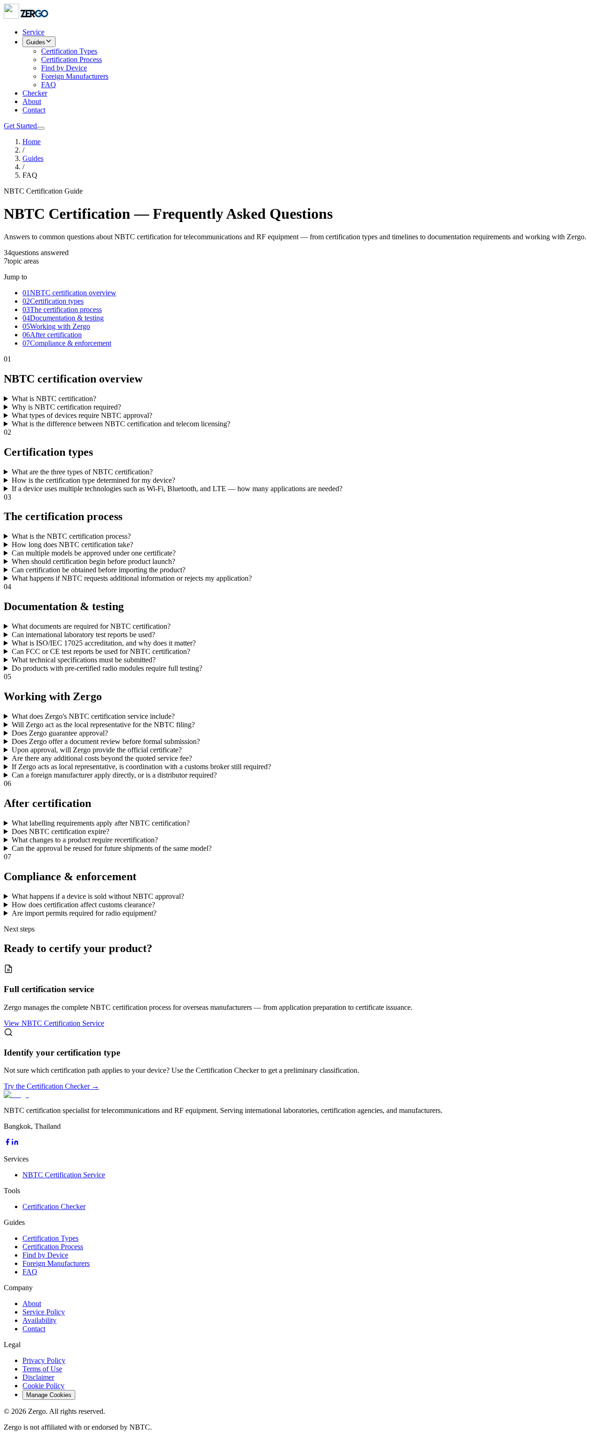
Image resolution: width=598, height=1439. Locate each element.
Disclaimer (38, 1377)
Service (33, 32)
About (31, 101)
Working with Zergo (56, 326)
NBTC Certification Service (63, 1175)
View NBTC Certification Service (54, 1023)
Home (31, 142)
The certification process (62, 309)
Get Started (20, 126)
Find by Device (64, 68)
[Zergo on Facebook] (7, 1143)
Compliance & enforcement (66, 343)
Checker (34, 93)
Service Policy (43, 1312)
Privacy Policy (43, 1360)
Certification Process (71, 59)
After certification (52, 335)
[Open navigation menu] (40, 128)
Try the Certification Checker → (51, 1086)
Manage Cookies (48, 1394)
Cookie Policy (43, 1386)
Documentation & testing (63, 318)
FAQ (48, 85)
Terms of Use (42, 1369)
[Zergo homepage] (16, 1094)
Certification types (53, 301)
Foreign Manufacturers (74, 76)
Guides (35, 42)
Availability (39, 1320)
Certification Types (69, 51)
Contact (33, 110)
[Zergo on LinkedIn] (15, 1143)
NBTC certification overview (69, 293)
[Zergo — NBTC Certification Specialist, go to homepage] (27, 16)
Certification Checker (53, 1206)
